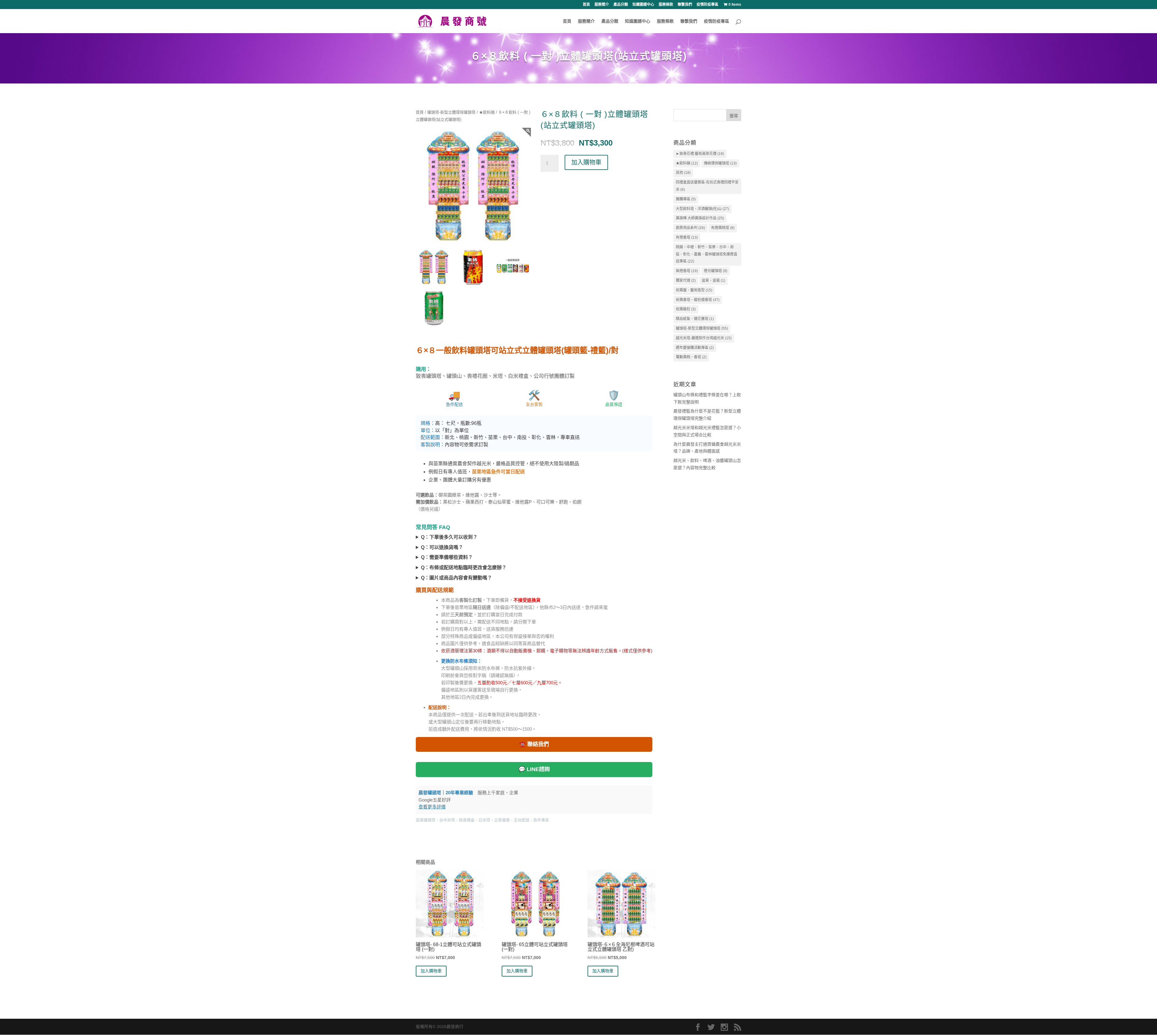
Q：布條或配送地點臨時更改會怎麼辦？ (463, 567)
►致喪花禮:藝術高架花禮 (700, 154)
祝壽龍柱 (686, 309)
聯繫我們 (685, 5)
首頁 (586, 5)
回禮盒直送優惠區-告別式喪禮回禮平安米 (707, 186)
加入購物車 (586, 162)
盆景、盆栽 (713, 280)
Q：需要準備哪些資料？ (447, 557)
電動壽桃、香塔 (691, 357)
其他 (683, 173)
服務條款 (666, 5)
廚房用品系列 (690, 228)
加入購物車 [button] (431, 970)
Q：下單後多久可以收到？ (449, 537)
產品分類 (620, 5)
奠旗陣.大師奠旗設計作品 (700, 218)
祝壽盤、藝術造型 (694, 290)
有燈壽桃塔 (723, 228)
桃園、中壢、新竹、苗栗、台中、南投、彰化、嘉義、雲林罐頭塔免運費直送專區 (706, 254)
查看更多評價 (432, 806)
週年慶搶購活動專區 (695, 348)
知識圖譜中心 (643, 5)
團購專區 (686, 199)
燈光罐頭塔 (715, 271)
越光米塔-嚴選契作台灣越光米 (704, 338)
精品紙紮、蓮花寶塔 (695, 319)
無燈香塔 (687, 271)
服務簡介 (601, 5)
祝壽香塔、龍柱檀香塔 (698, 300)
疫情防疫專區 (707, 5)
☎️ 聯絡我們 (534, 744)
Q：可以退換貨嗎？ (442, 547)
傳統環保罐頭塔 (720, 163)
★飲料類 (487, 112)
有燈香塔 (687, 237)
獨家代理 (686, 280)
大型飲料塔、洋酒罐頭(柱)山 (702, 209)
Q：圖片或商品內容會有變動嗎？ (456, 577)
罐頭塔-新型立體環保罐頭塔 (451, 112)
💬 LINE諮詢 (534, 769)
